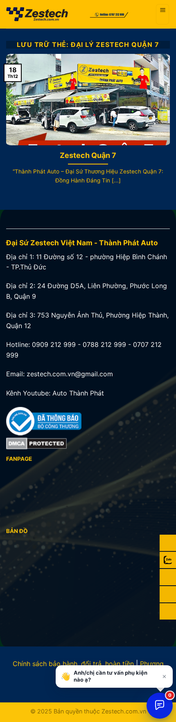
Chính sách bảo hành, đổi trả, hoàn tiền (73, 664)
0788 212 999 (104, 344)
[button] (162, 14)
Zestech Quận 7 (88, 155)
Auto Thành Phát (78, 393)
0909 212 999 (54, 344)
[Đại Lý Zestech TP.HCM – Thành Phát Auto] (44, 14)
